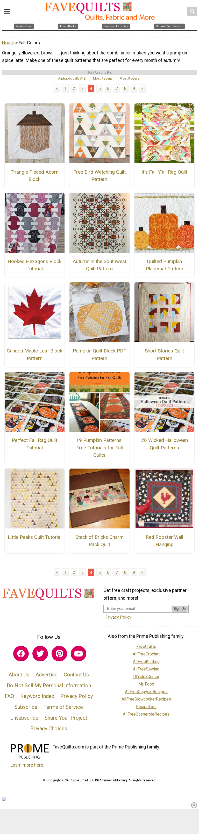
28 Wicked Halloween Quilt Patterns (164, 444)
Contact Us (76, 675)
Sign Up (180, 609)
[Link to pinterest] (59, 653)
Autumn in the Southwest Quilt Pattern (99, 265)
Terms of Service (63, 707)
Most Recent (102, 78)
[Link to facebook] (21, 653)
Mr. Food (146, 684)
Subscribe (26, 707)
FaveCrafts (146, 646)
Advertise (46, 675)
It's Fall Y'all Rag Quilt (164, 172)
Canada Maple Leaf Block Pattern (34, 354)
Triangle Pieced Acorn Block (35, 175)
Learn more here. (27, 765)
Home (8, 42)
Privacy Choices (48, 728)
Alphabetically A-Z (72, 78)
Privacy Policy (76, 696)
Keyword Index (37, 696)
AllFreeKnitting (146, 661)
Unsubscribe (24, 718)
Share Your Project (66, 718)
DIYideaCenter (146, 676)
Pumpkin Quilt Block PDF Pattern (99, 354)
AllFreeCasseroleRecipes (146, 714)
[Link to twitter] (40, 653)
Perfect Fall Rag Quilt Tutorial (34, 444)
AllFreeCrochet (146, 654)
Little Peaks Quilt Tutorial (34, 537)
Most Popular (130, 78)
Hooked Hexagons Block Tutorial (34, 265)
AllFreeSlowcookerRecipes (146, 699)
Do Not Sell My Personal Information (49, 685)
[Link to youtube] (78, 653)
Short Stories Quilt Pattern (164, 354)
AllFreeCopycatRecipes (146, 691)
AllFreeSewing (146, 669)
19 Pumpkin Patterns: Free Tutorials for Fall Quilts (99, 447)
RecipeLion (146, 706)
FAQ (9, 696)
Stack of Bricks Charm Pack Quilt (99, 541)
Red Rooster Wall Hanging (164, 541)
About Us (19, 675)
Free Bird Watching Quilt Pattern (99, 175)
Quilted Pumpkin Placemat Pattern (164, 265)
